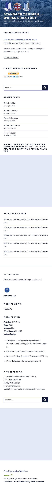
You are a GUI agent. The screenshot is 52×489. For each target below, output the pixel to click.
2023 (6, 243)
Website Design (10, 478)
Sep (39, 227)
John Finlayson (10, 133)
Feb (14, 227)
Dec (5, 246)
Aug (35, 227)
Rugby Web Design (12, 383)
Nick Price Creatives (12, 380)
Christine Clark (10, 103)
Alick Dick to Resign (12, 125)
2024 (6, 235)
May (25, 227)
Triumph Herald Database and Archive (20, 377)
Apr (21, 227)
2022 (6, 251)
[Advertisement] (26, 181)
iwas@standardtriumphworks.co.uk (26, 280)
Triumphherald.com (12, 386)
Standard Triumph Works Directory (21, 16)
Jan (10, 219)
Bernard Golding (11, 111)
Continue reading (11, 57)
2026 (6, 219)
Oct (42, 227)
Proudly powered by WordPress (16, 471)
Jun (28, 227)
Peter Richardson (11, 118)
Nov (46, 235)
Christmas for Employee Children (21, 43)
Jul (32, 227)
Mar (17, 227)
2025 (6, 227)
